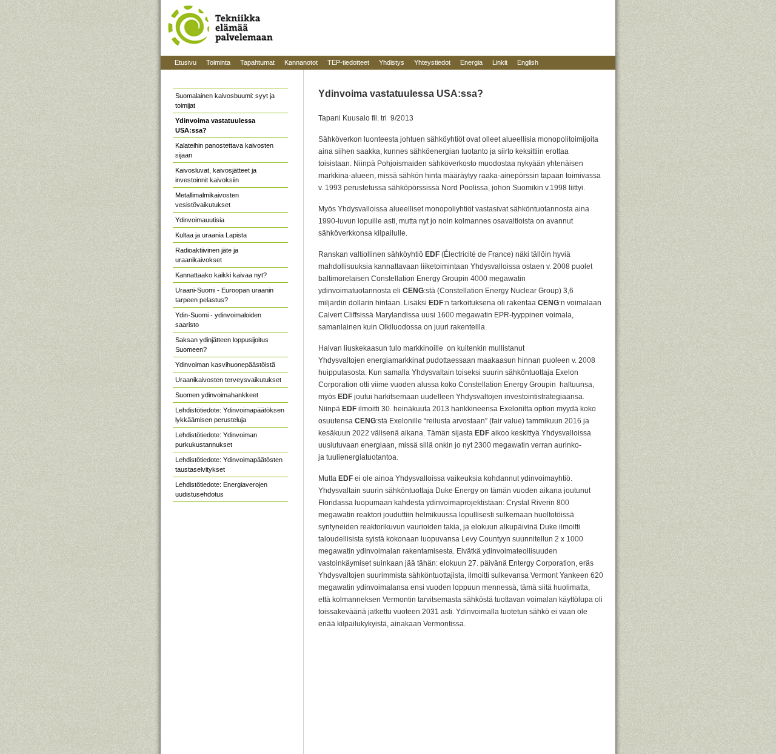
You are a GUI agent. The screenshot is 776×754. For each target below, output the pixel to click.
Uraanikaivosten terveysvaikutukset (228, 379)
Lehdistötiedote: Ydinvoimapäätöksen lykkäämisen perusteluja (229, 414)
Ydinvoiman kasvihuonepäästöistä (225, 364)
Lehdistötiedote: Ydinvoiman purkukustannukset (216, 439)
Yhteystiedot (432, 62)
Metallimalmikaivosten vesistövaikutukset (207, 199)
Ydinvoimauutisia (199, 219)
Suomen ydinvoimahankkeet (216, 394)
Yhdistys (391, 62)
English (527, 62)
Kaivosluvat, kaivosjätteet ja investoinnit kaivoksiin (215, 175)
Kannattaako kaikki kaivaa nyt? (221, 275)
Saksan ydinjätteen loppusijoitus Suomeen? (222, 344)
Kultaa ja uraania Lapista (211, 235)
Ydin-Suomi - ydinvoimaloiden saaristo (218, 319)
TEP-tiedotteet (348, 62)
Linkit (499, 62)
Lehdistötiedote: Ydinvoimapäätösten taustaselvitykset (229, 464)
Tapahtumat (257, 62)
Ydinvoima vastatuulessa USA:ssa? (215, 125)
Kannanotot (301, 62)
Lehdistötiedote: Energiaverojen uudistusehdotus (221, 489)
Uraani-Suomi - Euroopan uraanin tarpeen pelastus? (224, 294)
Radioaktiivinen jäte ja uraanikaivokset (206, 254)
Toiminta (218, 62)
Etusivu (185, 62)
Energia (471, 62)
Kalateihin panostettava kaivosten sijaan (224, 150)
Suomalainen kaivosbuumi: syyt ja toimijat (225, 100)
